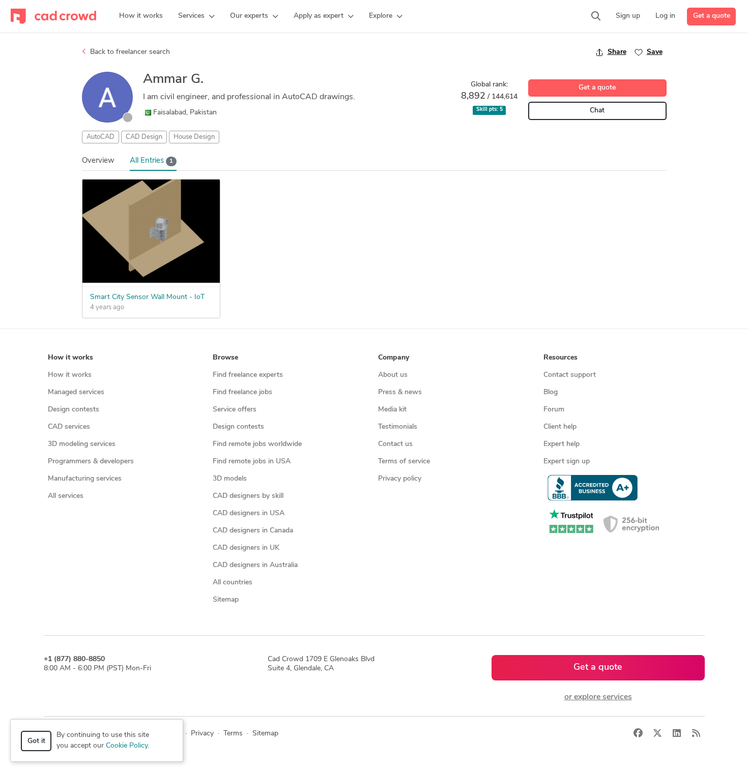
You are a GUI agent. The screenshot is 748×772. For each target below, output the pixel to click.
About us (393, 375)
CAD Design (144, 137)
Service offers (234, 409)
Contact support (569, 375)
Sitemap (226, 600)
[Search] (596, 16)
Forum (553, 409)
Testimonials (397, 427)
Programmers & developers (91, 461)
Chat (597, 110)
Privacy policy (399, 479)
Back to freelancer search (129, 52)
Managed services (76, 392)
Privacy (202, 733)
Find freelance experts (248, 375)
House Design (194, 137)
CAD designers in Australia (255, 565)
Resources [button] (560, 358)
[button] (196, 16)
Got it (36, 741)
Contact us (395, 444)
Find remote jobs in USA (252, 461)
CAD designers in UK (246, 548)
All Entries (151, 161)
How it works (70, 375)
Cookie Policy (127, 746)
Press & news (400, 392)
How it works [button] (70, 358)
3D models (230, 479)
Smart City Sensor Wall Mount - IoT (147, 297)
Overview (98, 161)
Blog (550, 392)
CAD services (69, 427)
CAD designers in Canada (253, 531)
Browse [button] (225, 358)
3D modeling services (82, 444)
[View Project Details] (151, 281)
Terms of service (404, 461)
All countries (232, 582)
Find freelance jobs (242, 392)
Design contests (73, 409)
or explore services (598, 697)
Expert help (561, 444)
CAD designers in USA (248, 513)
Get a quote (711, 16)
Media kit (392, 409)
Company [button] (393, 358)
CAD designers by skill (248, 496)
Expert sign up (566, 461)
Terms (233, 733)
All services (65, 496)
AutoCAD (100, 137)
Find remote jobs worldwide (257, 444)
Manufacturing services (85, 479)
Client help (560, 427)
